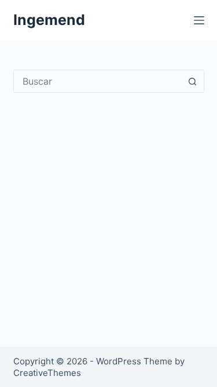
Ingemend (49, 19)
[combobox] (98, 81)
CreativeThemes (47, 372)
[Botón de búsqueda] (193, 81)
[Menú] (199, 20)
